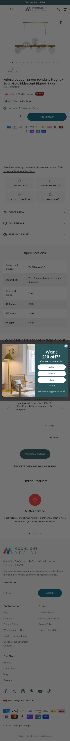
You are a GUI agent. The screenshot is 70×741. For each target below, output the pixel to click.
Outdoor (51, 373)
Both (52, 380)
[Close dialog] (66, 346)
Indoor (51, 367)
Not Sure (51, 385)
